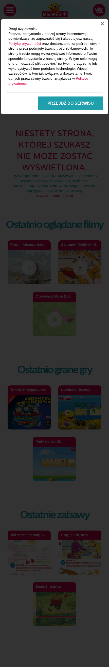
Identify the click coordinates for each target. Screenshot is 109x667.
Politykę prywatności (24, 43)
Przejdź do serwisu (70, 103)
